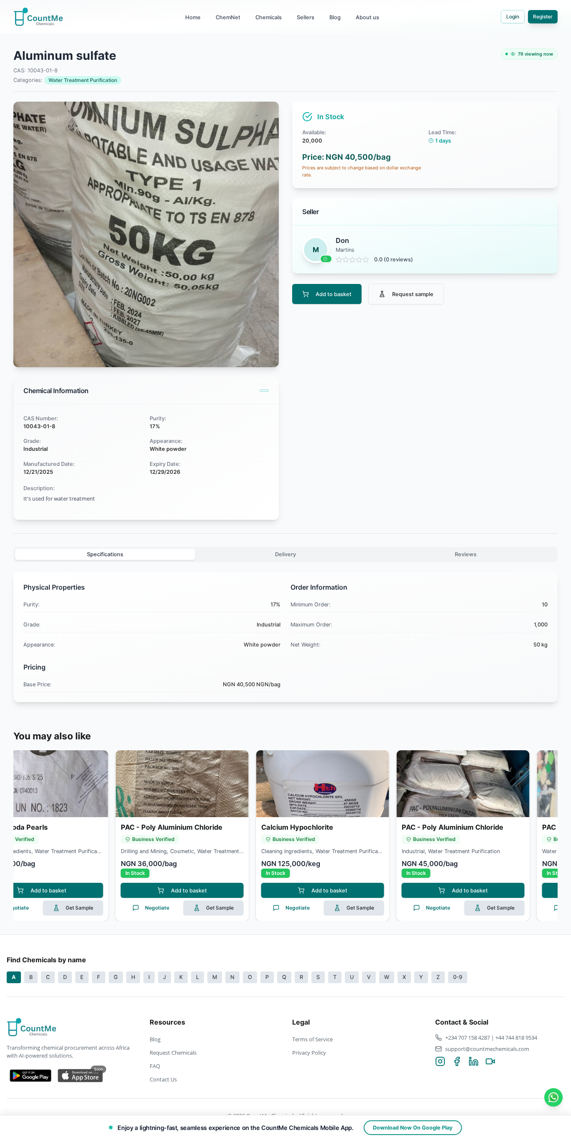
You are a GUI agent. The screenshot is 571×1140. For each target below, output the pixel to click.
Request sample (412, 294)
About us (367, 17)
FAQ (155, 1066)
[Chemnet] (553, 1097)
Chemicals (268, 17)
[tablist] (285, 554)
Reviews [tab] (466, 554)
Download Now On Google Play (413, 1128)
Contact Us (163, 1079)
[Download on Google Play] (30, 1075)
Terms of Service (312, 1039)
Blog (335, 17)
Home (193, 17)
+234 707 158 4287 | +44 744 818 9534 (491, 1037)
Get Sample (136, 908)
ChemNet (228, 17)
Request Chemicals (173, 1052)
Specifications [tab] (105, 554)
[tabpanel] (285, 637)
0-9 (457, 977)
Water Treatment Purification (82, 80)
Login (512, 16)
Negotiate (73, 908)
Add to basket (334, 294)
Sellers (305, 17)
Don (342, 240)
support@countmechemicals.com (487, 1049)
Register (543, 16)
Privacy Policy (309, 1052)
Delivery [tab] (285, 554)
